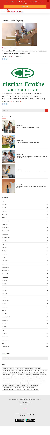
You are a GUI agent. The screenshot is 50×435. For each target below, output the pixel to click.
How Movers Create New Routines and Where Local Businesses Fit (31, 172)
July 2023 (4, 323)
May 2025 (4, 250)
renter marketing (41, 381)
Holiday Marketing (7, 376)
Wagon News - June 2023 (20, 387)
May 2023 (4, 330)
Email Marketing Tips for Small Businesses (22, 374)
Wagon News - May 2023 (31, 387)
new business (39, 378)
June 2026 (4, 207)
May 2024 (4, 290)
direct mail (5, 372)
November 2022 (5, 343)
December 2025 (5, 227)
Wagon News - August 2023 (32, 385)
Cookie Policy (30, 399)
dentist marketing (19, 370)
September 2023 (6, 317)
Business (21, 368)
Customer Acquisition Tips (8, 370)
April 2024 (4, 293)
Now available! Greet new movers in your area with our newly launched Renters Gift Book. (24, 52)
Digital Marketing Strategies (41, 370)
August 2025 (5, 240)
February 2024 (5, 300)
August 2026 (5, 201)
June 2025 (4, 247)
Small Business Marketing (35, 383)
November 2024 (5, 270)
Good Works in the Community (20, 93)
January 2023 (5, 336)
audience (12, 368)
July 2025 (4, 244)
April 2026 (4, 214)
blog (16, 368)
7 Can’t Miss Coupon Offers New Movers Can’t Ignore (28, 127)
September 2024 (6, 277)
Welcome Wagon (34, 389)
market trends (23, 378)
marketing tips (41, 376)
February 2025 (5, 260)
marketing (22, 376)
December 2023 (5, 307)
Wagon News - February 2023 (10, 48)
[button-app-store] (19, 420)
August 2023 (5, 320)
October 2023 (5, 313)
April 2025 (4, 254)
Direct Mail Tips (32, 372)
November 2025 (5, 231)
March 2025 (4, 257)
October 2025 (5, 234)
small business (25, 383)
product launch (32, 381)
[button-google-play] (30, 420)
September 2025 (6, 237)
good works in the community (39, 374)
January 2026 (5, 224)
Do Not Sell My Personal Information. (25, 402)
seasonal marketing (7, 383)
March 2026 (4, 217)
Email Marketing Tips (7, 374)
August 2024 (5, 280)
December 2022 (5, 340)
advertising (5, 368)
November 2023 (5, 310)
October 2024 (5, 274)
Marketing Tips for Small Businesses (10, 378)
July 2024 (4, 283)
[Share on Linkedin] (6, 59)
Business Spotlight (8, 93)
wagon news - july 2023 (8, 387)
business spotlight (29, 368)
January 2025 (5, 264)
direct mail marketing (14, 372)
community (37, 368)
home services (15, 376)
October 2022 (24, 381)
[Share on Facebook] (2, 59)
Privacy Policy (23, 399)
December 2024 (5, 267)
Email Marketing (40, 372)
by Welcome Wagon (16, 56)
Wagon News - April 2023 (20, 385)
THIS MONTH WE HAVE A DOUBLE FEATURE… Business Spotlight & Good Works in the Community (23, 97)
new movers (16, 381)
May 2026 (4, 211)
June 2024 (4, 287)
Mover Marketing (31, 378)
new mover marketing (7, 381)
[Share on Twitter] (4, 59)
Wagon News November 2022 (23, 389)
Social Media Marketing (8, 385)
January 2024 (5, 303)
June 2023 (4, 326)
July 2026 (4, 204)
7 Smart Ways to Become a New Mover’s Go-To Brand (28, 142)
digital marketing (29, 370)
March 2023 (4, 333)
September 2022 (6, 346)
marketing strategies (31, 376)
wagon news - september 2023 (9, 389)
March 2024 (4, 297)
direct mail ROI (24, 372)
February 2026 (5, 221)
